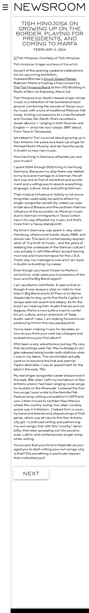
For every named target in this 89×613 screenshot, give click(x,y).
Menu (5, 306)
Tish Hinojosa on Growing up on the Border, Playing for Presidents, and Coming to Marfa (50, 34)
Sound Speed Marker (60, 79)
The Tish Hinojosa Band (32, 87)
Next (31, 474)
